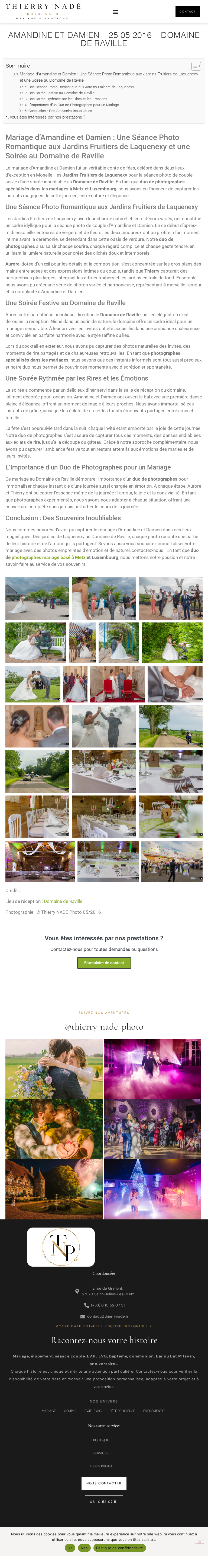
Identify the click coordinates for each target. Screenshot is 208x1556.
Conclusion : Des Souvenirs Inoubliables (60, 110)
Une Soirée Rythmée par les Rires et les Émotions (67, 99)
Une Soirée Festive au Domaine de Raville (61, 93)
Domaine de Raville (63, 901)
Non (84, 1548)
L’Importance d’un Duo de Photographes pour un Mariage (73, 105)
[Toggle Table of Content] (193, 66)
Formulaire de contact (104, 962)
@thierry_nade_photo (104, 1026)
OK (70, 1548)
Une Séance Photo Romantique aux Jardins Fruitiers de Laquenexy (81, 87)
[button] (115, 11)
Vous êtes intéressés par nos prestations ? (47, 117)
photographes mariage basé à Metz (49, 557)
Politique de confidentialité (119, 1548)
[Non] (199, 1541)
